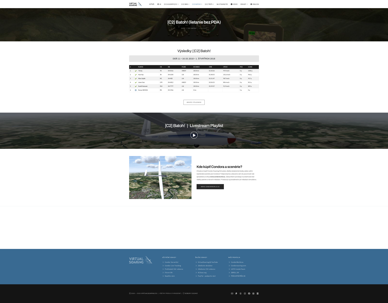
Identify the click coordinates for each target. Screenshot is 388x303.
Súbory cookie (191, 293)
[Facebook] (249, 293)
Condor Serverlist (171, 262)
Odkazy (243, 4)
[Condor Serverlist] (257, 293)
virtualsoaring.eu (149, 293)
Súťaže (151, 4)
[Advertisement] (194, 227)
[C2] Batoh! (196, 4)
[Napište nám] (232, 293)
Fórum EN (168, 272)
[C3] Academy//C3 (170, 4)
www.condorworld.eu (217, 177)
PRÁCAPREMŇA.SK (238, 276)
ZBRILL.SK (235, 272)
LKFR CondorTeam (238, 269)
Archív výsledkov (194, 102)
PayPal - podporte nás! (207, 276)
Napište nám (170, 276)
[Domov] (135, 4)
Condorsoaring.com (238, 266)
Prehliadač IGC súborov (174, 269)
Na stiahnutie (222, 4)
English (256, 4)
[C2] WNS (184, 4)
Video (235, 4)
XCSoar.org (202, 272)
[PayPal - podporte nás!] (236, 293)
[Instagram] (245, 293)
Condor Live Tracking (173, 266)
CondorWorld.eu (237, 262)
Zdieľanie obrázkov (205, 266)
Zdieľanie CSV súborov (206, 269)
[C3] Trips (209, 4)
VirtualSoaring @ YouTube (208, 262)
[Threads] (240, 293)
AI (160, 4)
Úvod (183, 28)
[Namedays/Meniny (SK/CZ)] (253, 293)
